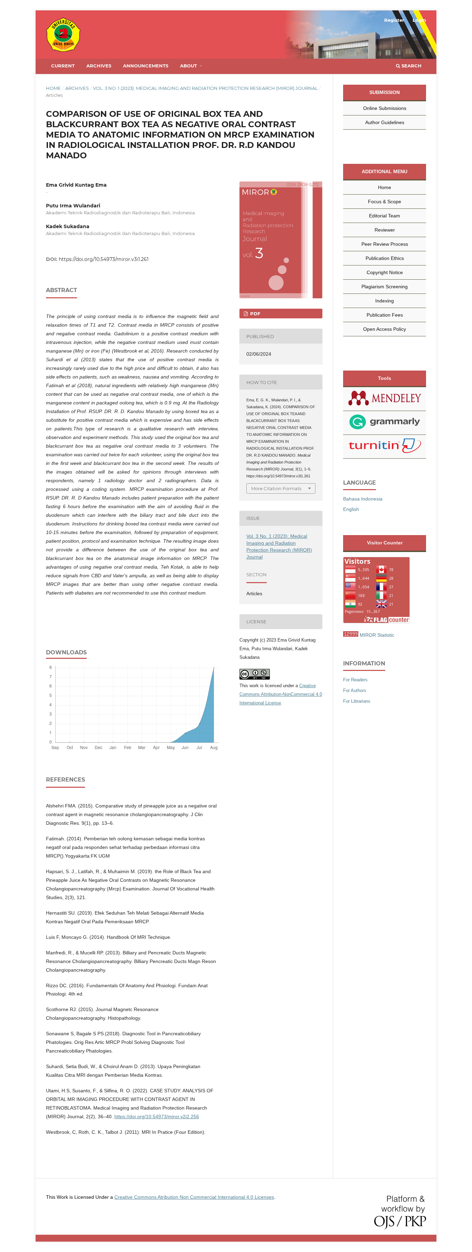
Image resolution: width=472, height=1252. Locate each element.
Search (411, 65)
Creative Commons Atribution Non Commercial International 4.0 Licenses (194, 1197)
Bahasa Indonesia (363, 499)
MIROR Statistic (377, 635)
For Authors (354, 690)
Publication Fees (385, 315)
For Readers (355, 679)
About (189, 65)
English (351, 509)
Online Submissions (384, 108)
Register (394, 20)
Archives (98, 65)
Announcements (145, 65)
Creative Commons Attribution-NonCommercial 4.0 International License (280, 694)
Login (419, 20)
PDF (254, 313)
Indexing (384, 300)
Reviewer (385, 230)
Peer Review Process (384, 244)
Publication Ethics (385, 258)
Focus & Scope (384, 201)
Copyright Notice (385, 272)
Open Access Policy (384, 329)
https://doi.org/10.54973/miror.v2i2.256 (156, 1116)
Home (53, 88)
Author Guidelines (384, 122)
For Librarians (356, 701)
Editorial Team (384, 215)
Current (63, 65)
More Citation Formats (276, 488)
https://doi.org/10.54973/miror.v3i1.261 (104, 259)
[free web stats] (350, 635)
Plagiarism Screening (384, 286)
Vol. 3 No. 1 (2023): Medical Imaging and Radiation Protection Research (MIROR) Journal (205, 88)
